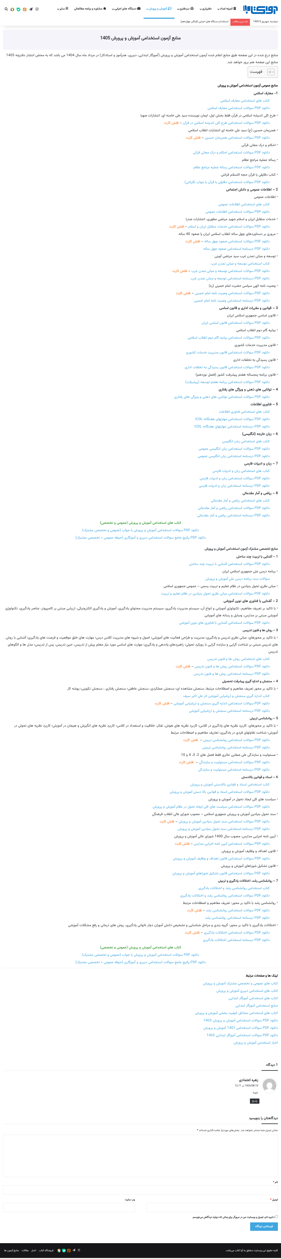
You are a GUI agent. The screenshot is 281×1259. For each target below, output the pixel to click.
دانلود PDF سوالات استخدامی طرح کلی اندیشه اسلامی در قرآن (226, 123)
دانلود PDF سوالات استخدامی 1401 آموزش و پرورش (240, 1028)
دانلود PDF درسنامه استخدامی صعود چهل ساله (236, 249)
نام (275, 1182)
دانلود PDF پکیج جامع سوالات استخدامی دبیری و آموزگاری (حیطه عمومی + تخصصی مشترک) (140, 537)
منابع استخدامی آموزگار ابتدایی (256, 1005)
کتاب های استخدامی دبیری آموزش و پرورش (247, 991)
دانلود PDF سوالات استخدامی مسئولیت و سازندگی (234, 762)
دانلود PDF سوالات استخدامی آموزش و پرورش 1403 (240, 1020)
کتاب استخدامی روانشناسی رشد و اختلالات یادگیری (234, 888)
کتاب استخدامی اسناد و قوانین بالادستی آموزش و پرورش (230, 784)
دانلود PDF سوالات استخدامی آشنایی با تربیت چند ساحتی (229, 564)
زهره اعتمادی (248, 1080)
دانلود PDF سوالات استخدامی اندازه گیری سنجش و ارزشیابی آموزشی (222, 703)
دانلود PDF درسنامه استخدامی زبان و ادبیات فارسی (234, 486)
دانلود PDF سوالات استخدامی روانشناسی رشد (238, 910)
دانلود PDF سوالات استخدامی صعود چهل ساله (237, 241)
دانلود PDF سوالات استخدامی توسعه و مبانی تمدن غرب (230, 271)
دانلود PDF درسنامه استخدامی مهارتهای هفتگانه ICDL (232, 426)
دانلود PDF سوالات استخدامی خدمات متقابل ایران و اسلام (229, 226)
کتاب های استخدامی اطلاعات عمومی (244, 204)
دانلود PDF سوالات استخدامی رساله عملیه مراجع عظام (231, 167)
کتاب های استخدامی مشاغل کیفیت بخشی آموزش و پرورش (236, 1013)
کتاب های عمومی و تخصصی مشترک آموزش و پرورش (240, 983)
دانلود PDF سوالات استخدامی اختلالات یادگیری (237, 932)
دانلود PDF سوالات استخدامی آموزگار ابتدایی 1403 (242, 1035)
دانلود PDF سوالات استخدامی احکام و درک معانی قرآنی (231, 152)
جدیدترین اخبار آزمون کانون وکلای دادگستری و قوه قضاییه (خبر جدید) (191, 22)
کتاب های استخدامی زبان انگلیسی (246, 441)
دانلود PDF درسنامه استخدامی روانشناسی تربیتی (236, 747)
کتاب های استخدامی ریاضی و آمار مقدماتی (240, 500)
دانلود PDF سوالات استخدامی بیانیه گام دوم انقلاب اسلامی (229, 337)
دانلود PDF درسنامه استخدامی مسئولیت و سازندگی (234, 769)
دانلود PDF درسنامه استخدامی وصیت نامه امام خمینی (232, 300)
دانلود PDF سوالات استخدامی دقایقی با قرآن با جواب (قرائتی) (227, 182)
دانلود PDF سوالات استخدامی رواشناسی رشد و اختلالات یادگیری (225, 895)
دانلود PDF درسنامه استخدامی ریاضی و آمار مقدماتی (233, 515)
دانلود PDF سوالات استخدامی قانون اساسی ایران (236, 323)
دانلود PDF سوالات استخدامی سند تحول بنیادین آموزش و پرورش (224, 821)
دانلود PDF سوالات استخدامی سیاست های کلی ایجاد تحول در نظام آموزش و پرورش (211, 807)
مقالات (25, 1251)
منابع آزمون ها (11, 1251)
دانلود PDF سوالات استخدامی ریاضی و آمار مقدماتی (234, 508)
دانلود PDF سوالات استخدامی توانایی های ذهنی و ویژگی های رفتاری (222, 397)
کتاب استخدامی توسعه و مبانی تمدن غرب (240, 263)
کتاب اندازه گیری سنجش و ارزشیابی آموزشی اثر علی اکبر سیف (226, 696)
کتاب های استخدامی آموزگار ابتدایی (253, 998)
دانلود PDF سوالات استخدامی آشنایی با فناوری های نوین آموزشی (224, 623)
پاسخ (254, 1101)
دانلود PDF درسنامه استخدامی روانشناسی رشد (237, 918)
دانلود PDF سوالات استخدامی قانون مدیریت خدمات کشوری (228, 352)
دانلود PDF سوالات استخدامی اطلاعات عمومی (238, 212)
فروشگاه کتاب (46, 1251)
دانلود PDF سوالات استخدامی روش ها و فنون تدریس (232, 666)
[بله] (18, 9)
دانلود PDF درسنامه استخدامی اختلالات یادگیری (236, 940)
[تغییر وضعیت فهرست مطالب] (269, 72)
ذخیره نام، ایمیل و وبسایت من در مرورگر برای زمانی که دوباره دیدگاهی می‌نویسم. (233, 1217)
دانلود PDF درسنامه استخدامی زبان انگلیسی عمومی (234, 456)
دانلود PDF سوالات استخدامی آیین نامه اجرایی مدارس (232, 844)
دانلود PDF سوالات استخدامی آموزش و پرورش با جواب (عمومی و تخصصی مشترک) (140, 530)
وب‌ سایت (130, 1200)
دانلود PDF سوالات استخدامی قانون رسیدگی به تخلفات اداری (227, 367)
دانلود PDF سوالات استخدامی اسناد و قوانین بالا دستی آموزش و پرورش (220, 792)
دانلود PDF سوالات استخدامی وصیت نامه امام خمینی (232, 293)
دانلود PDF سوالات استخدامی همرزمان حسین (237, 138)
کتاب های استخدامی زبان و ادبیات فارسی (241, 471)
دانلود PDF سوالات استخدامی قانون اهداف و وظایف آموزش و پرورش (221, 858)
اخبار (33, 1251)
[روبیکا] (12, 9)
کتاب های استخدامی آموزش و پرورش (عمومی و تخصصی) (140, 523)
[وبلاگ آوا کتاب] (260, 9)
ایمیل (274, 1200)
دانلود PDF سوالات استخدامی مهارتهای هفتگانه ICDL (232, 419)
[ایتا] (25, 9)
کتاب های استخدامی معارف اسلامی (245, 100)
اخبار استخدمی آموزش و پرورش (256, 1042)
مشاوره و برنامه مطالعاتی (88, 9)
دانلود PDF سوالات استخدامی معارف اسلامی (239, 108)
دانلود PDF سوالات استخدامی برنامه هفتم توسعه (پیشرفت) (227, 382)
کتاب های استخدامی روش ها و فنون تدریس (238, 659)
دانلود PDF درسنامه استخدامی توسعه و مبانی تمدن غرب (230, 278)
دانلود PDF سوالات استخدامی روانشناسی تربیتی (236, 740)
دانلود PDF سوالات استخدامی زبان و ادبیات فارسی (235, 478)
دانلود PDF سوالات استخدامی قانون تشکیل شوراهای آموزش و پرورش (221, 873)
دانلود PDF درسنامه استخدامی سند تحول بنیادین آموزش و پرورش (224, 829)
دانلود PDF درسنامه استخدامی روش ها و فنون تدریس (232, 674)
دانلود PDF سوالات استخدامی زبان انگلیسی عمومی (234, 449)
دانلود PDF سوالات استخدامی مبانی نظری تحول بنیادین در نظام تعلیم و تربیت (215, 593)
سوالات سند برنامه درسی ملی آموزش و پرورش (237, 579)
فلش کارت (171, 123)
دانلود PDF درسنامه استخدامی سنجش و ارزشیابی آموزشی (229, 711)
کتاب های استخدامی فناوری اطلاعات (244, 412)
